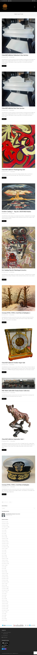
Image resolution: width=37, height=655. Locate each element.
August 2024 (4, 528)
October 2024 (4, 525)
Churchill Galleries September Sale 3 (13, 439)
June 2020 (3, 595)
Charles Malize (12, 57)
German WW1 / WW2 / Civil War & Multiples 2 (16, 313)
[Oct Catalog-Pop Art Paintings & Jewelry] (18, 247)
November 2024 (4, 523)
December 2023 (4, 541)
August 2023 (4, 548)
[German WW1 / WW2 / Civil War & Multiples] (18, 469)
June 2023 (3, 551)
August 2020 (4, 591)
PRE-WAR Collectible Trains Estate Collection (16, 390)
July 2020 (3, 593)
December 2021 (4, 576)
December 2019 (4, 605)
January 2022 (4, 575)
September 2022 (5, 563)
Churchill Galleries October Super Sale (13, 362)
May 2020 (3, 596)
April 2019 (3, 618)
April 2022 (4, 570)
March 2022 (4, 571)
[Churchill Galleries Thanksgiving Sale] (18, 146)
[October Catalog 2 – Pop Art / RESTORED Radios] (18, 196)
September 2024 (5, 526)
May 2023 (3, 553)
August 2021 (4, 583)
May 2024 (3, 533)
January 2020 (4, 603)
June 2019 (3, 615)
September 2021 (5, 581)
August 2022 (4, 565)
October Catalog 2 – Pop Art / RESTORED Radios (16, 211)
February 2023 (4, 558)
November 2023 (4, 543)
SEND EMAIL (5, 637)
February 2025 (4, 521)
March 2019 (4, 620)
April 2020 (4, 598)
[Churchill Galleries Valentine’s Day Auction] (18, 35)
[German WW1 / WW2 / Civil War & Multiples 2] (18, 298)
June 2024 (3, 531)
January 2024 (4, 540)
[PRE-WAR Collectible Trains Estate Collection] (18, 383)
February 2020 (4, 601)
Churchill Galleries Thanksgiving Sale (13, 169)
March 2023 (4, 556)
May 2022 (3, 568)
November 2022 (4, 561)
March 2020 (4, 600)
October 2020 (4, 588)
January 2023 (4, 560)
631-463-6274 (5, 635)
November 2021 (4, 578)
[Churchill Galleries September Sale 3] (18, 420)
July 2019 (3, 613)
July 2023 (3, 550)
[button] (34, 7)
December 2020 (4, 586)
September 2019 (5, 610)
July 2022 (3, 566)
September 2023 (5, 546)
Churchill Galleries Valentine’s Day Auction (15, 55)
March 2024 (4, 536)
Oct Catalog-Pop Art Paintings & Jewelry (14, 270)
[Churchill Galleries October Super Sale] (18, 344)
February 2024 (4, 538)
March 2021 (4, 585)
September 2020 (5, 590)
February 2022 (4, 573)
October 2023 (4, 545)
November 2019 (4, 606)
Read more (4, 177)
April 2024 (4, 535)
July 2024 (3, 530)
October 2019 (4, 608)
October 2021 (4, 580)
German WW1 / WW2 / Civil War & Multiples (15, 485)
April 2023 (4, 555)
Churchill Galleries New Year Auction (13, 108)
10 (10, 502)
